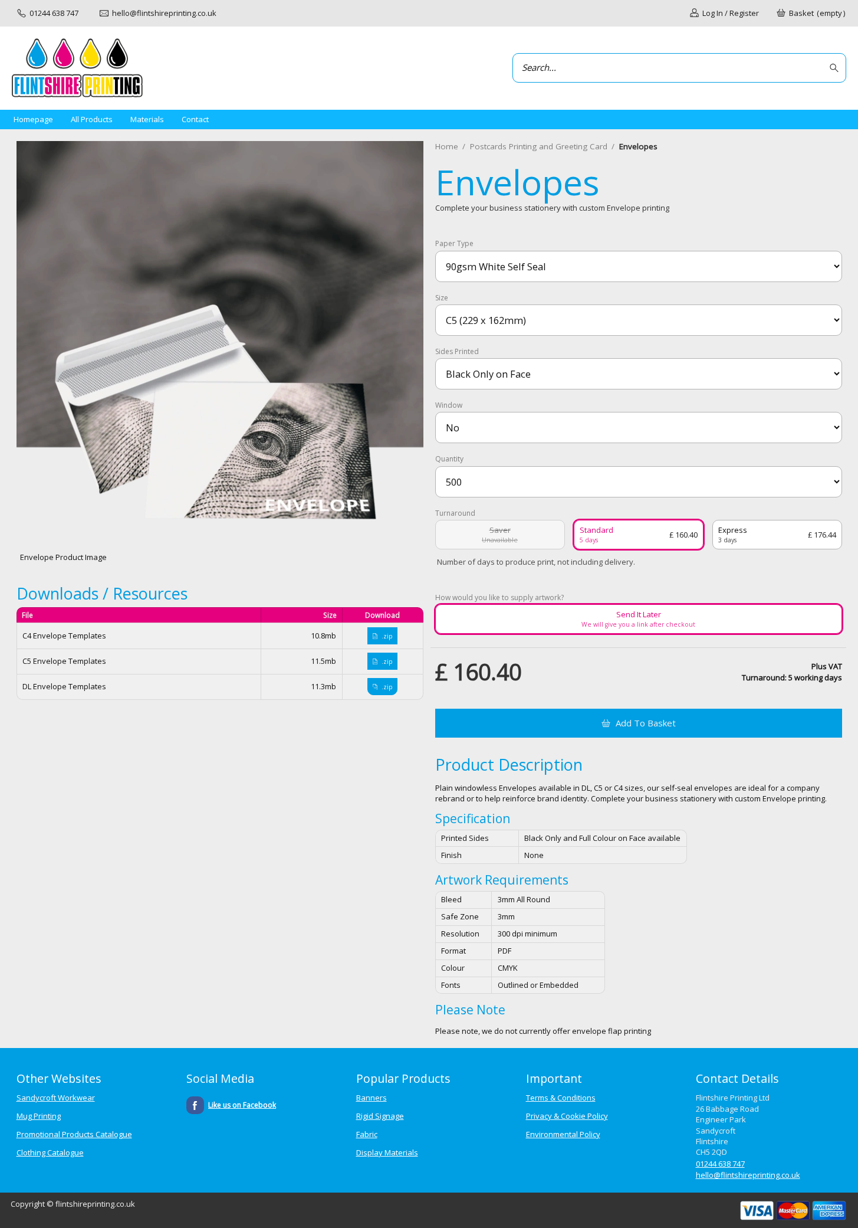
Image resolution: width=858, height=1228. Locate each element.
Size (441, 298)
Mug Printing (39, 1116)
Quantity (449, 459)
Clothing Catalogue (50, 1152)
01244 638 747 (720, 1163)
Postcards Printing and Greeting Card (538, 146)
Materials (147, 119)
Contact (195, 119)
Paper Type (454, 244)
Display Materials (387, 1152)
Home (446, 146)
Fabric (366, 1134)
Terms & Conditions (561, 1097)
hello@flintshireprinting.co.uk (748, 1175)
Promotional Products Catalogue (74, 1134)
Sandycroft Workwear (56, 1097)
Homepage (33, 119)
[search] (836, 68)
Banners (371, 1097)
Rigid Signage (380, 1116)
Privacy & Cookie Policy (567, 1116)
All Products (92, 119)
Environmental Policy (563, 1134)
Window (448, 405)
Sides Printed (457, 352)
